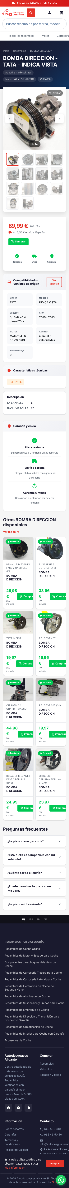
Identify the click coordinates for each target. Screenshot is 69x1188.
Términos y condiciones (12, 1142)
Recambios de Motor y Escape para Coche (31, 955)
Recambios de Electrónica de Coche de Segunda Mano (29, 988)
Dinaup (56, 1182)
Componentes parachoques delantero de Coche (30, 964)
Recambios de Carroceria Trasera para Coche (33, 972)
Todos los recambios (21, 35)
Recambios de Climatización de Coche (29, 1026)
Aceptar (55, 1163)
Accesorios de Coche (18, 1040)
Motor (45, 35)
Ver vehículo (54, 282)
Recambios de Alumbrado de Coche (27, 996)
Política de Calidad (16, 1149)
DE (45, 919)
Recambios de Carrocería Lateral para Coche (33, 979)
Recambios (19, 50)
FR (38, 919)
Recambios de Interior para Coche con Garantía (34, 1033)
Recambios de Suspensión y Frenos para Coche (34, 1003)
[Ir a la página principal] (13, 12)
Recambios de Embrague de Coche (27, 1009)
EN (31, 919)
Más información (15, 1167)
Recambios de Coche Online (22, 948)
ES (23, 919)
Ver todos (11, 531)
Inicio (6, 50)
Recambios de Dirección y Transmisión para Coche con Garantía (32, 1018)
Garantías (10, 1134)
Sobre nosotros (14, 1129)
